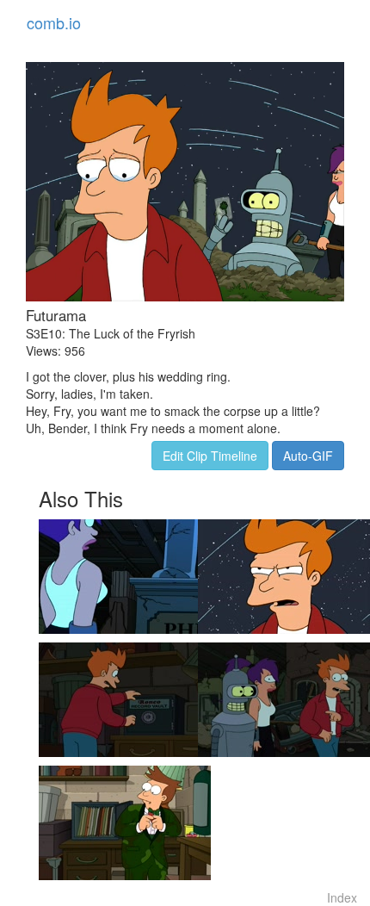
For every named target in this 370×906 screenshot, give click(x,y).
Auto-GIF (308, 455)
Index (342, 897)
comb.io (54, 22)
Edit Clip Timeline (210, 455)
